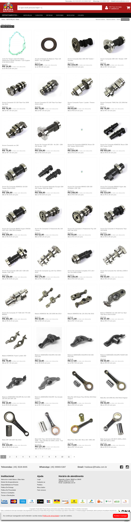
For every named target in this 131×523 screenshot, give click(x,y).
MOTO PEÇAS (27, 15)
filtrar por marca (6, 24)
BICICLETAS (70, 15)
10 (62, 457)
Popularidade (125, 19)
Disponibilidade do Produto (9, 485)
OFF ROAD (49, 15)
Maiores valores (110, 19)
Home (3, 19)
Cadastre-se (41, 482)
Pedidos (39, 485)
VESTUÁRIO (59, 15)
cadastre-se (115, 8)
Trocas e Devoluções (8, 495)
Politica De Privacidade (8, 490)
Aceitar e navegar (120, 516)
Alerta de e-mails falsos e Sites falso (12, 479)
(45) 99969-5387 (52, 467)
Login (39, 479)
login (120, 7)
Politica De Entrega (7, 487)
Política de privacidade (50, 516)
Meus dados (41, 487)
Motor (17, 19)
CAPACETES (39, 15)
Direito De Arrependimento (9, 482)
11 (69, 457)
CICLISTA (81, 15)
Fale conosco (41, 490)
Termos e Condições (7, 492)
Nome (118, 19)
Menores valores (100, 19)
